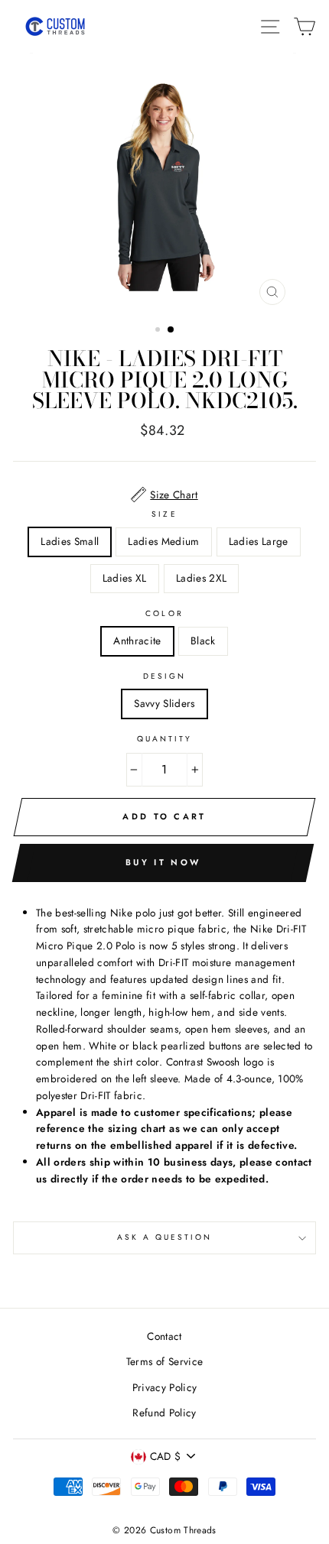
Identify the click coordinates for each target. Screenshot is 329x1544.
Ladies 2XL (201, 577)
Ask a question (165, 1237)
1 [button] (159, 331)
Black (203, 640)
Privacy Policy (164, 1387)
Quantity (164, 738)
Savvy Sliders (164, 703)
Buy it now (162, 862)
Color (164, 613)
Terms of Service (164, 1361)
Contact (164, 1336)
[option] (164, 183)
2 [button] (171, 330)
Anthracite (137, 640)
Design (164, 676)
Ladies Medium (163, 541)
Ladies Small (70, 541)
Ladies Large (258, 541)
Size (164, 514)
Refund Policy (164, 1412)
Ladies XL (125, 577)
